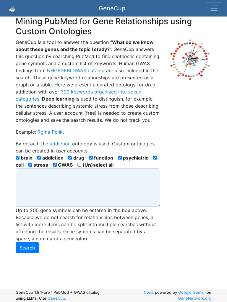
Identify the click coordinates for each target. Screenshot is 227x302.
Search (27, 248)
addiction (60, 144)
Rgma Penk (50, 132)
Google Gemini (191, 292)
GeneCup (112, 8)
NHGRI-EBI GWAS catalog (76, 70)
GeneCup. (57, 298)
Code (149, 292)
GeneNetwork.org (194, 298)
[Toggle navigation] (214, 8)
